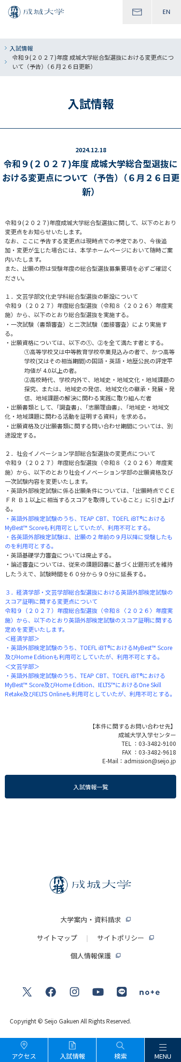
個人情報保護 (90, 955)
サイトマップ (57, 937)
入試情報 (21, 48)
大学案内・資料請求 (90, 919)
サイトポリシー (120, 937)
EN (166, 11)
